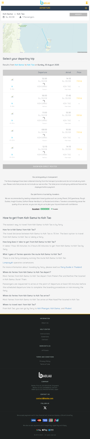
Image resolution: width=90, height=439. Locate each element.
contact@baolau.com (44, 398)
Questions (45, 337)
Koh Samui (55, 309)
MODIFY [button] (78, 14)
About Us (45, 323)
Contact (45, 339)
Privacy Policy (45, 361)
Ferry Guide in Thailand (71, 267)
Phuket (68, 309)
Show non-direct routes (45, 167)
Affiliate (45, 350)
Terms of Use (45, 364)
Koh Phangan (44, 309)
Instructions (45, 334)
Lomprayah (8, 263)
